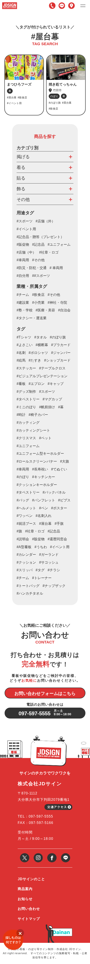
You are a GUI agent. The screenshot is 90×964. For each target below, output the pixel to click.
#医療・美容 (45, 310)
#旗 (19, 531)
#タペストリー (28, 399)
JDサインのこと (31, 879)
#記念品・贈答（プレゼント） (40, 237)
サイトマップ (29, 919)
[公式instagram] (38, 855)
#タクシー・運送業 (32, 318)
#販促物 (23, 244)
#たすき (35, 360)
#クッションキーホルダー (37, 485)
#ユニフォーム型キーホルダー (40, 453)
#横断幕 (42, 345)
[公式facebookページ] (52, 855)
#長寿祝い (40, 469)
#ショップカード (57, 360)
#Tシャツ (24, 337)
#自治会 (64, 310)
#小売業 (38, 302)
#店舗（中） (26, 252)
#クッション (26, 562)
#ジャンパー (61, 353)
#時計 (21, 415)
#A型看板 (24, 547)
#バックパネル (54, 492)
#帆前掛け (47, 407)
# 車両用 (56, 268)
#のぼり (23, 477)
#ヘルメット (26, 508)
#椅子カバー (38, 415)
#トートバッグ (28, 586)
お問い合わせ (29, 909)
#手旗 (59, 523)
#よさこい (25, 345)
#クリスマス (26, 438)
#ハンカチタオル (30, 593)
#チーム (23, 295)
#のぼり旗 (58, 337)
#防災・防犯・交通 (32, 268)
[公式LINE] (65, 855)
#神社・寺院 (57, 302)
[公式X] (24, 855)
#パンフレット (43, 500)
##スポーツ (41, 276)
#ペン (43, 508)
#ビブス (64, 500)
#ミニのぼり (26, 407)
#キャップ (56, 384)
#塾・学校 (25, 310)
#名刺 (21, 353)
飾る (21, 188)
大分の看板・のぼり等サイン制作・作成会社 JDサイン (46, 949)
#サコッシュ (49, 562)
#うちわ (41, 547)
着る (21, 167)
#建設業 (23, 302)
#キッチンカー (43, 477)
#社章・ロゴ (49, 252)
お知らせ (25, 899)
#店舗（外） (45, 221)
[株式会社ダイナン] (61, 930)
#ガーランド (49, 554)
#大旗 (64, 461)
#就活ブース (26, 523)
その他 (23, 199)
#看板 (21, 384)
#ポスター (59, 508)
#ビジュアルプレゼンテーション (42, 376)
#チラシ (54, 570)
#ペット (45, 438)
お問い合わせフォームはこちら (45, 693)
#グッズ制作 (26, 391)
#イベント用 (26, 229)
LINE (62, 5)
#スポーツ (25, 221)
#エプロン (37, 384)
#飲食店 (38, 295)
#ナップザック (54, 586)
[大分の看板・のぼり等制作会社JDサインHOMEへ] (9, 4)
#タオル (40, 337)
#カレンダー (26, 554)
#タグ (40, 570)
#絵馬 (21, 360)
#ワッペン (25, 516)
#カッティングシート (33, 430)
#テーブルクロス (52, 368)
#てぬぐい (59, 469)
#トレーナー (42, 578)
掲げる (23, 156)
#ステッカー (26, 368)
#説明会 (23, 539)
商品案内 (25, 889)
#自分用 (23, 276)
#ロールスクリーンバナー (37, 461)
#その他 (38, 260)
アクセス (71, 5)
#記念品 (38, 244)
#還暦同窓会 (57, 539)
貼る (21, 178)
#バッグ (23, 500)
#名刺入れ (44, 516)
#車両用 (23, 260)
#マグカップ (52, 399)
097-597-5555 (52, 5)
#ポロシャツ (38, 353)
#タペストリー (28, 492)
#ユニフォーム (59, 244)
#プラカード (61, 345)
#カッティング (28, 422)
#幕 (61, 407)
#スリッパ (25, 570)
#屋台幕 (45, 523)
